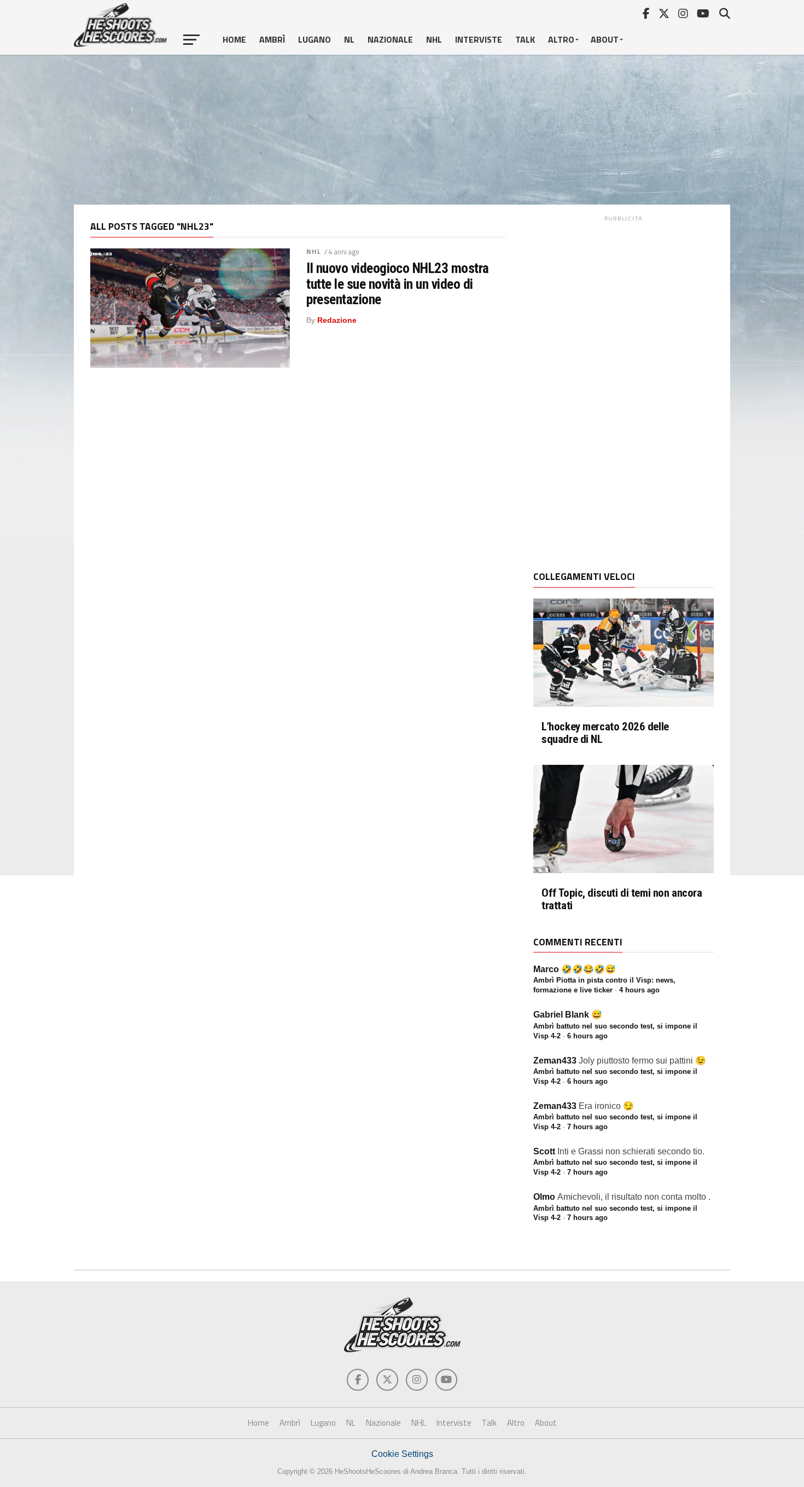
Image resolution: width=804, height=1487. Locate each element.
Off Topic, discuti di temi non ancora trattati (621, 899)
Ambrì (272, 39)
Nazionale (390, 39)
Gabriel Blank (561, 1014)
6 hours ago (587, 1036)
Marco (546, 969)
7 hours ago (587, 1127)
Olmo (544, 1196)
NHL (434, 39)
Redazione (337, 320)
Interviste (478, 39)
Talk (525, 39)
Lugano (314, 39)
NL (349, 39)
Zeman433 (554, 1060)
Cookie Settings (402, 1454)
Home (234, 39)
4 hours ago (639, 990)
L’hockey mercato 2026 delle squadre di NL (605, 733)
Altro (561, 39)
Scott (544, 1151)
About (605, 39)
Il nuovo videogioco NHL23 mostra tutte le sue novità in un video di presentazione (397, 283)
